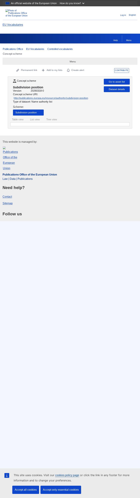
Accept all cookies (26, 489)
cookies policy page (67, 475)
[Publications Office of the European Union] (25, 13)
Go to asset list (117, 81)
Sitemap (8, 203)
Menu (128, 40)
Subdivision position (26, 112)
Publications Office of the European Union (30, 174)
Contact (7, 196)
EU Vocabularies (13, 24)
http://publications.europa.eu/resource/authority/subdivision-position (51, 98)
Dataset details (117, 89)
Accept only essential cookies (61, 489)
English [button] (132, 15)
